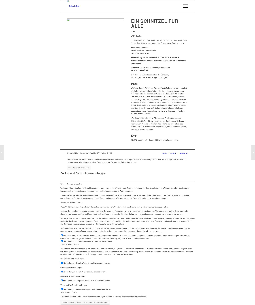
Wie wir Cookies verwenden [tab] (71, 184)
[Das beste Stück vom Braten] (253, 152)
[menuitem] (185, 6)
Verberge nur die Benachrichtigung (96, 302)
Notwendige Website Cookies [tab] (71, 202)
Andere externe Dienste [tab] (69, 244)
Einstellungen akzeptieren (71, 302)
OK (69, 168)
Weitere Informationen (81, 168)
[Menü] (185, 6)
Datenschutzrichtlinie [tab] (68, 292)
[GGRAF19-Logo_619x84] (73, 6)
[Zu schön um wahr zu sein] (2, 152)
